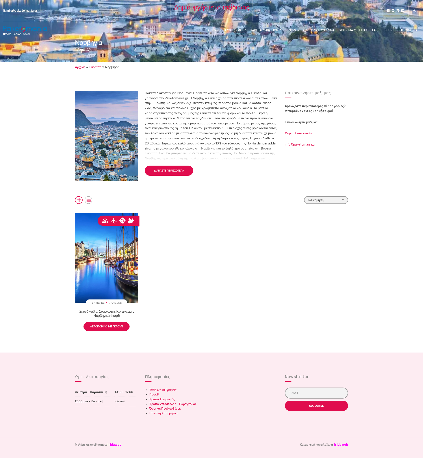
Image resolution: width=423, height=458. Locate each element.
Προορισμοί (233, 30)
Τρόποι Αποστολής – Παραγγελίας (173, 404)
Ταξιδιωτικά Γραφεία (162, 390)
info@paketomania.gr (300, 144)
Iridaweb (114, 445)
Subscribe (316, 405)
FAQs (376, 30)
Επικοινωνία (407, 30)
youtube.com (402, 10)
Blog (363, 30)
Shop (389, 30)
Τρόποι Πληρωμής (162, 399)
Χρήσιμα (346, 30)
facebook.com (388, 10)
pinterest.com (397, 10)
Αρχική (213, 30)
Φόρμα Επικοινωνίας (299, 133)
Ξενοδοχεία (294, 30)
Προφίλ (154, 394)
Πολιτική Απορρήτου (163, 413)
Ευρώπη (95, 67)
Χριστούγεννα (322, 30)
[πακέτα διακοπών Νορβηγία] (106, 135)
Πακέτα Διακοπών (264, 30)
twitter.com (393, 10)
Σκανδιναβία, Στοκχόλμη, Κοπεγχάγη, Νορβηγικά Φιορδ (106, 313)
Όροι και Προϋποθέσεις (165, 408)
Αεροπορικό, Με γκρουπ (106, 326)
